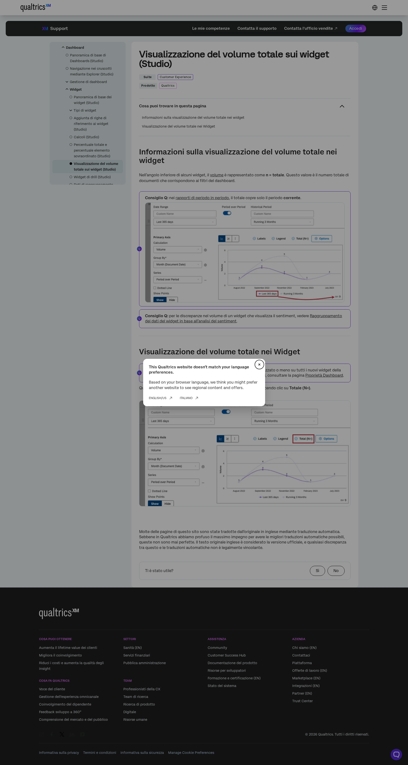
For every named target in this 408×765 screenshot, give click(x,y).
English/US (157, 398)
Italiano (186, 398)
